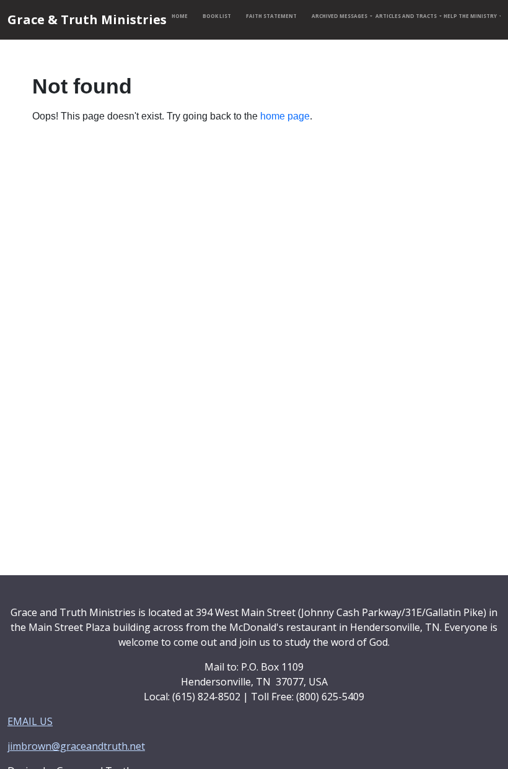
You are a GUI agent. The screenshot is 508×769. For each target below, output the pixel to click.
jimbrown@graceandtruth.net (76, 746)
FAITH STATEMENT (271, 15)
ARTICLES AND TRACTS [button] (404, 15)
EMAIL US (30, 721)
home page (285, 116)
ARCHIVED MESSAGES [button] (339, 15)
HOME (180, 15)
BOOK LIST (217, 15)
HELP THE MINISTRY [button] (470, 15)
